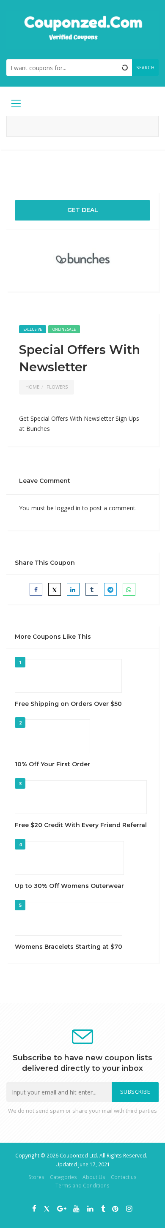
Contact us (124, 1177)
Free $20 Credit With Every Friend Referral (81, 825)
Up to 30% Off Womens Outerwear (69, 886)
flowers (57, 387)
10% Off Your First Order (52, 764)
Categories (63, 1177)
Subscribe (135, 1091)
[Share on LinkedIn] (73, 589)
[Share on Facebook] (36, 589)
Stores (36, 1177)
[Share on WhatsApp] (129, 589)
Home (32, 387)
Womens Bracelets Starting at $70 (68, 946)
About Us (93, 1177)
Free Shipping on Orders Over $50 (68, 704)
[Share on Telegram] (110, 589)
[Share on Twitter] (54, 589)
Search (145, 68)
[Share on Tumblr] (91, 589)
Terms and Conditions (82, 1185)
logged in (67, 508)
